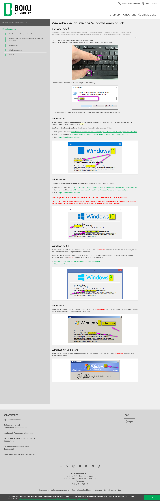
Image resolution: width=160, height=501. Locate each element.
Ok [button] (152, 497)
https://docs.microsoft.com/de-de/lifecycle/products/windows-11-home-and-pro (99, 134)
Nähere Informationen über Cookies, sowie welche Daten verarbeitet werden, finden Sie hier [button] (53, 499)
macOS (11, 55)
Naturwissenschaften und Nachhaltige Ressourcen (19, 439)
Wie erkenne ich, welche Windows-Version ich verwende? (26, 40)
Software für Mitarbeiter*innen (16, 23)
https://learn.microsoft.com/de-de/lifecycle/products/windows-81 (77, 261)
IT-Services (114, 32)
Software (56, 34)
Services (107, 32)
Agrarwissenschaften (12, 420)
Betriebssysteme (9, 29)
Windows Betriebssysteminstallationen (23, 34)
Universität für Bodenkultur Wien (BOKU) (74, 32)
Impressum (43, 490)
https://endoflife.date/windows (69, 137)
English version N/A (112, 490)
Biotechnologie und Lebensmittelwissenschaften (15, 426)
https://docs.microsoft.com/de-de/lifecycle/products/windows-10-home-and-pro (99, 190)
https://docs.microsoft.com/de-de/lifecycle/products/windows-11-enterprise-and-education (104, 132)
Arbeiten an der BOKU (95, 32)
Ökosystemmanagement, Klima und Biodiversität (18, 447)
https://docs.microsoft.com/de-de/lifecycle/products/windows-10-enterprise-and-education (104, 187)
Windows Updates (15, 50)
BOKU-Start (55, 32)
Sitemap (98, 490)
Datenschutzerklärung (60, 490)
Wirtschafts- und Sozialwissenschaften (19, 454)
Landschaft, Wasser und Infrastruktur (19, 433)
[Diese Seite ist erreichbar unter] (136, 37)
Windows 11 (13, 45)
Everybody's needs (126, 32)
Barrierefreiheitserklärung (82, 490)
